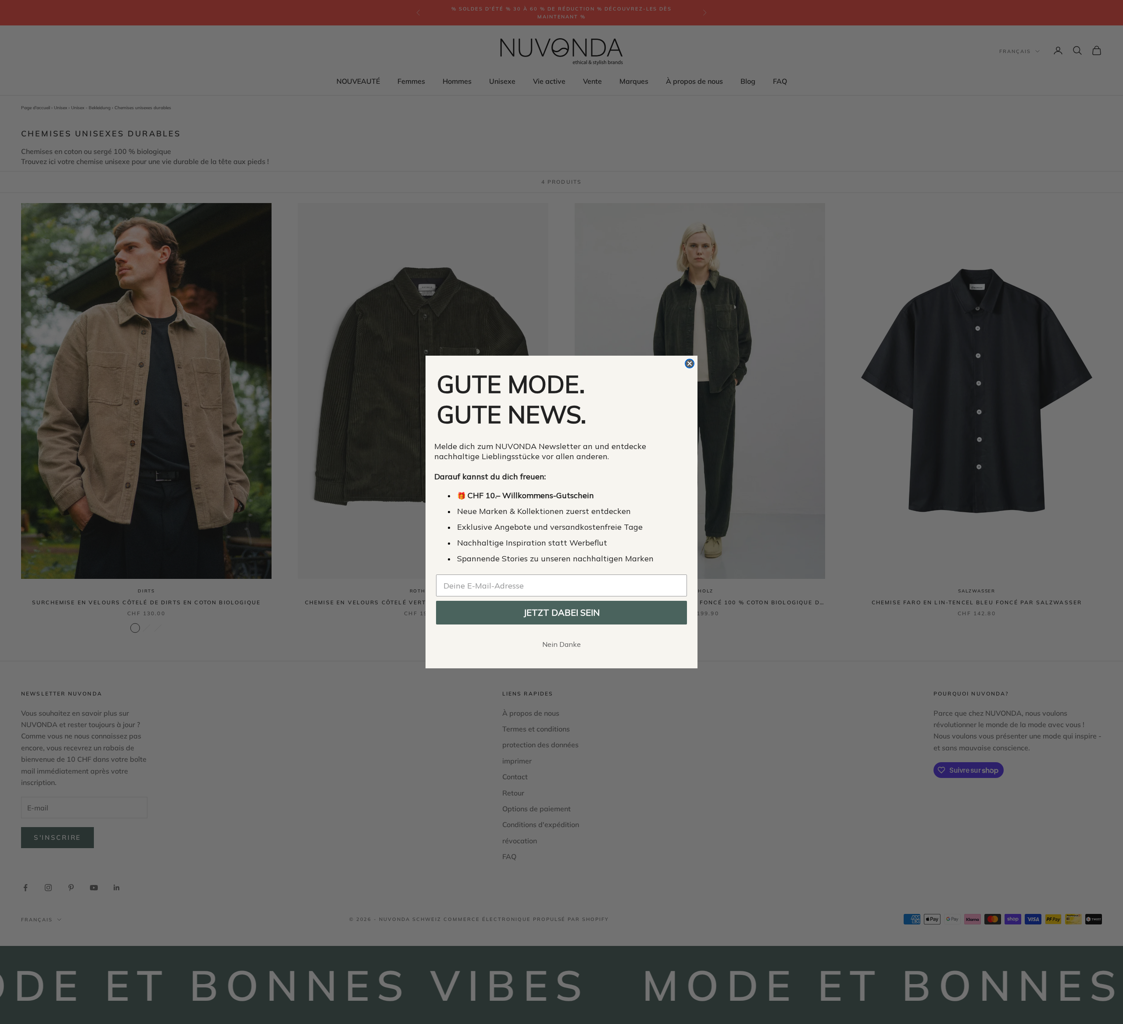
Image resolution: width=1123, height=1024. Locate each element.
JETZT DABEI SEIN (561, 612)
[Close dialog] (689, 363)
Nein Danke (561, 644)
